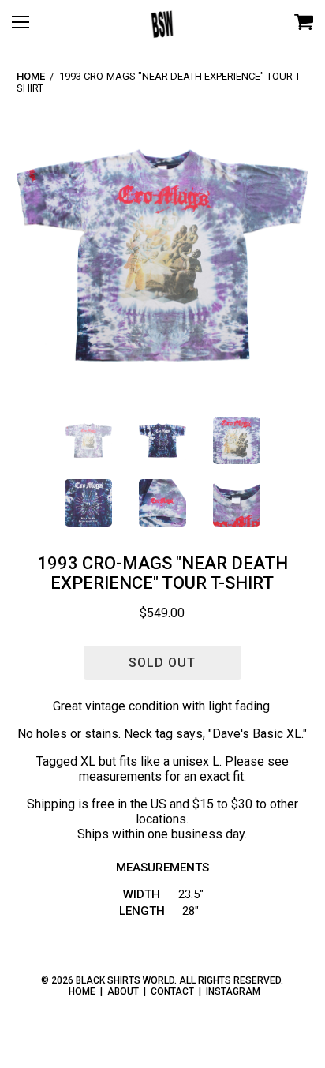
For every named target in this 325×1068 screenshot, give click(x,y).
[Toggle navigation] (27, 27)
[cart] (303, 23)
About (123, 991)
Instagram (233, 991)
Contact (172, 991)
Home (31, 76)
